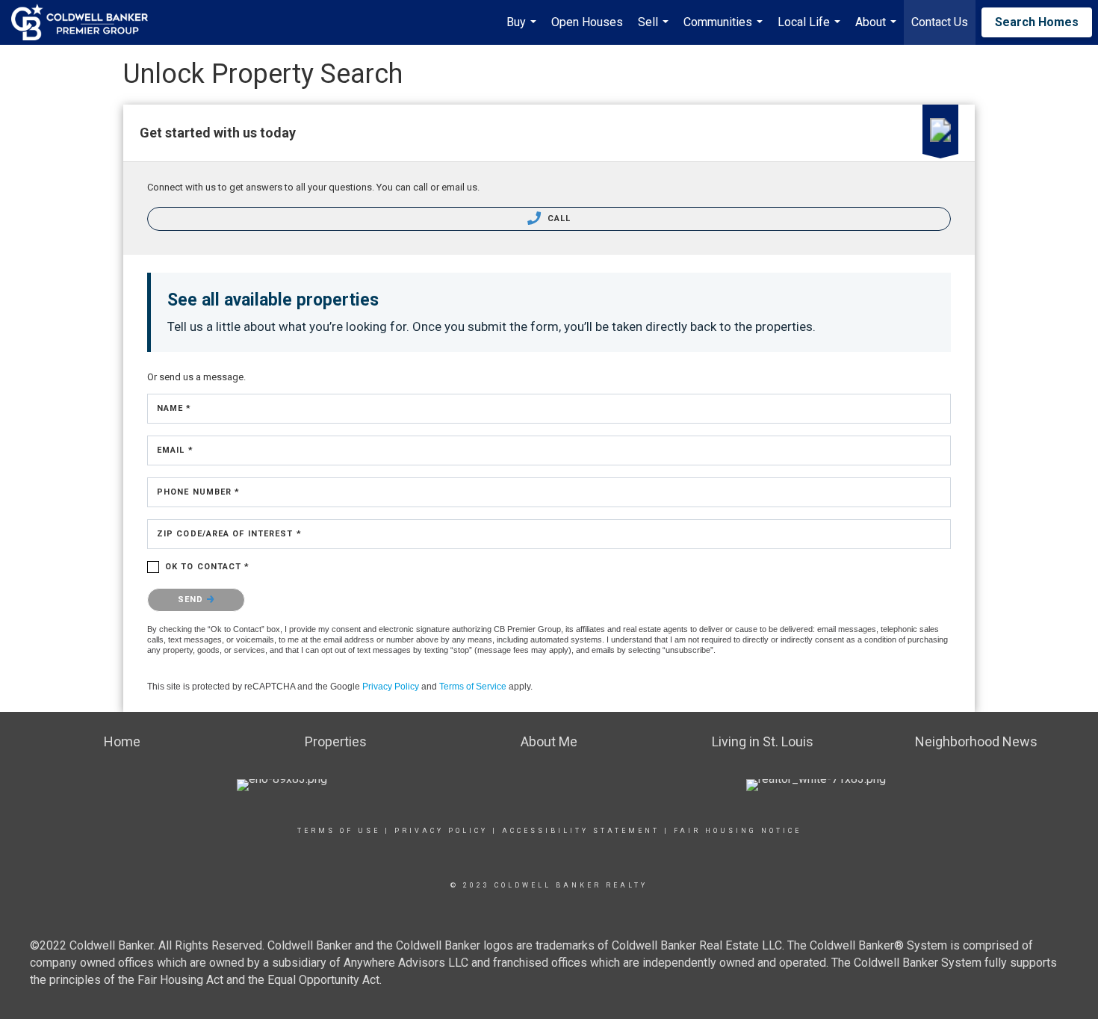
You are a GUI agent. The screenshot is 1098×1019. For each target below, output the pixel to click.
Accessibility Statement (581, 830)
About (877, 30)
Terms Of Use (338, 830)
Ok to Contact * (207, 567)
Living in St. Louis (762, 741)
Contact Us (939, 22)
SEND (192, 599)
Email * (175, 450)
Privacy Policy (390, 686)
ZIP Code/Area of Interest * (229, 534)
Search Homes (1037, 22)
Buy (523, 30)
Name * (174, 408)
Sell (655, 30)
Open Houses (587, 22)
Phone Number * (198, 492)
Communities (724, 30)
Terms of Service (472, 686)
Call (558, 218)
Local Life (811, 30)
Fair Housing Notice (737, 830)
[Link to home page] (87, 22)
